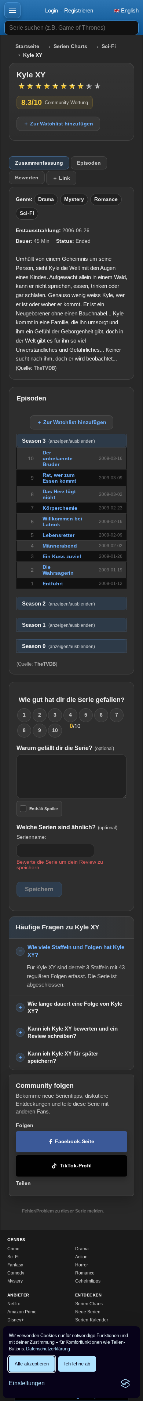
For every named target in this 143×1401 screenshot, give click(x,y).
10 (55, 730)
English (129, 10)
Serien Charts (70, 46)
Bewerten (26, 177)
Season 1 (58, 625)
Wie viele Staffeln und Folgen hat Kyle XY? (75, 951)
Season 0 (58, 646)
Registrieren (78, 10)
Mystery (74, 199)
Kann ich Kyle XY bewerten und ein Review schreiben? (72, 1032)
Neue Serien (87, 1311)
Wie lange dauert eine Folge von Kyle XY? (74, 1007)
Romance (106, 199)
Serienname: (31, 837)
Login (51, 10)
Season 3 (58, 441)
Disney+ (15, 1320)
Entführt (53, 583)
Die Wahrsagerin (58, 570)
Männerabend (60, 546)
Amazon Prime (22, 1311)
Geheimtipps (87, 1281)
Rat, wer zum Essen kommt (59, 478)
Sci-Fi (109, 46)
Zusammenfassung (39, 163)
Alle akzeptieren (32, 1364)
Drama (46, 199)
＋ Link (61, 178)
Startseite (27, 46)
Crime (13, 1248)
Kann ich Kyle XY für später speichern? (62, 1057)
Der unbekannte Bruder (58, 458)
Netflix (13, 1303)
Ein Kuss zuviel (62, 556)
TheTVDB (44, 368)
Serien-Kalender (91, 1320)
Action (81, 1256)
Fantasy (15, 1265)
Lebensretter (58, 535)
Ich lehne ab (77, 1364)
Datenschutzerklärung (48, 1348)
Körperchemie (60, 508)
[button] (12, 10)
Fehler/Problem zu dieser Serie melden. (63, 1211)
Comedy (15, 1273)
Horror (81, 1265)
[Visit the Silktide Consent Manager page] (125, 1383)
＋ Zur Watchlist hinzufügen (58, 124)
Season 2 (58, 604)
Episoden (89, 163)
